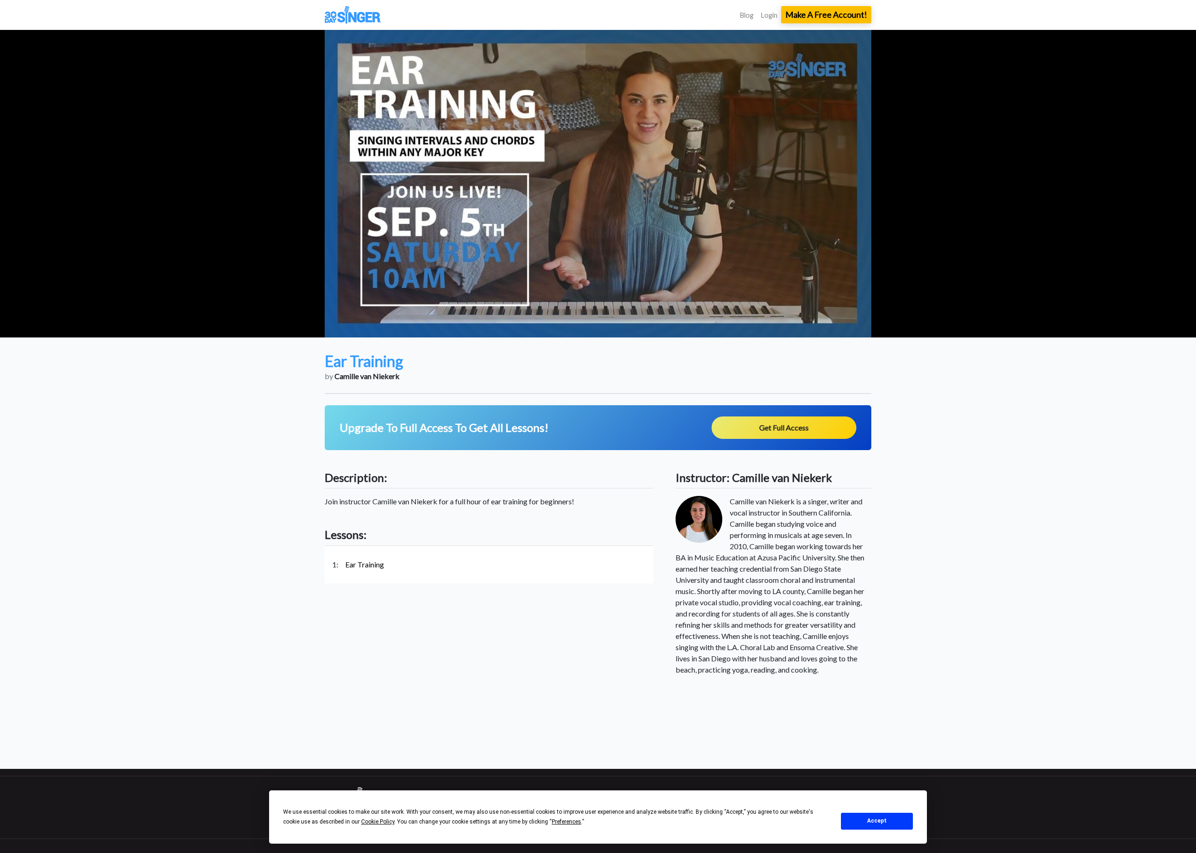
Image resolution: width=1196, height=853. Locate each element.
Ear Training (364, 564)
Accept (877, 820)
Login (769, 15)
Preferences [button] (566, 821)
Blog (747, 15)
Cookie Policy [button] (377, 821)
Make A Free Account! (826, 14)
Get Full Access (784, 427)
